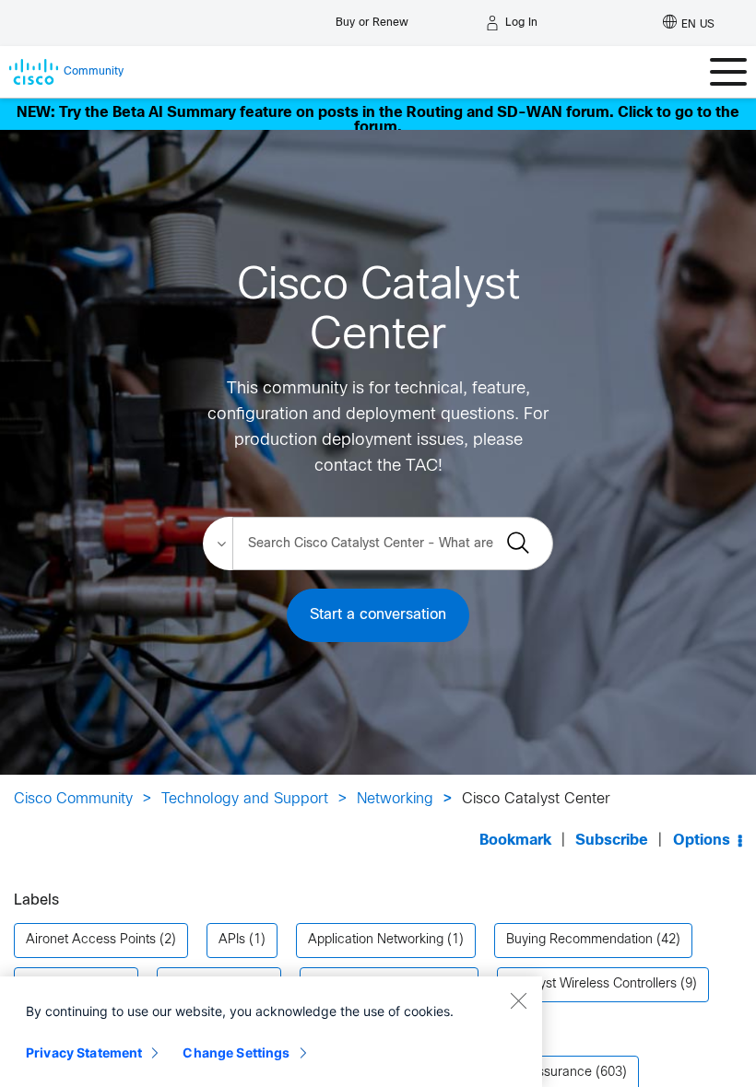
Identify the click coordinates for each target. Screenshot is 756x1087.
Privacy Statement (84, 1052)
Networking (395, 799)
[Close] (518, 1000)
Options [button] (701, 840)
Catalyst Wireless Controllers (593, 984)
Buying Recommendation (579, 940)
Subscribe (611, 840)
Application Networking (375, 940)
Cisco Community (73, 799)
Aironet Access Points (91, 940)
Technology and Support (244, 799)
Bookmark (515, 840)
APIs (232, 940)
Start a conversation (378, 615)
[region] (271, 1031)
